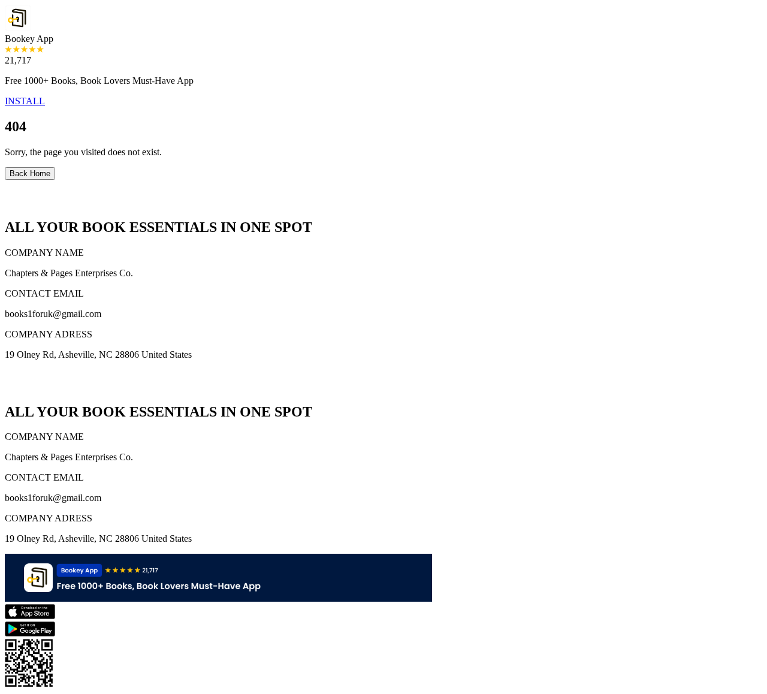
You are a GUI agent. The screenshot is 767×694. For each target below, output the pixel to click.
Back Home (30, 173)
